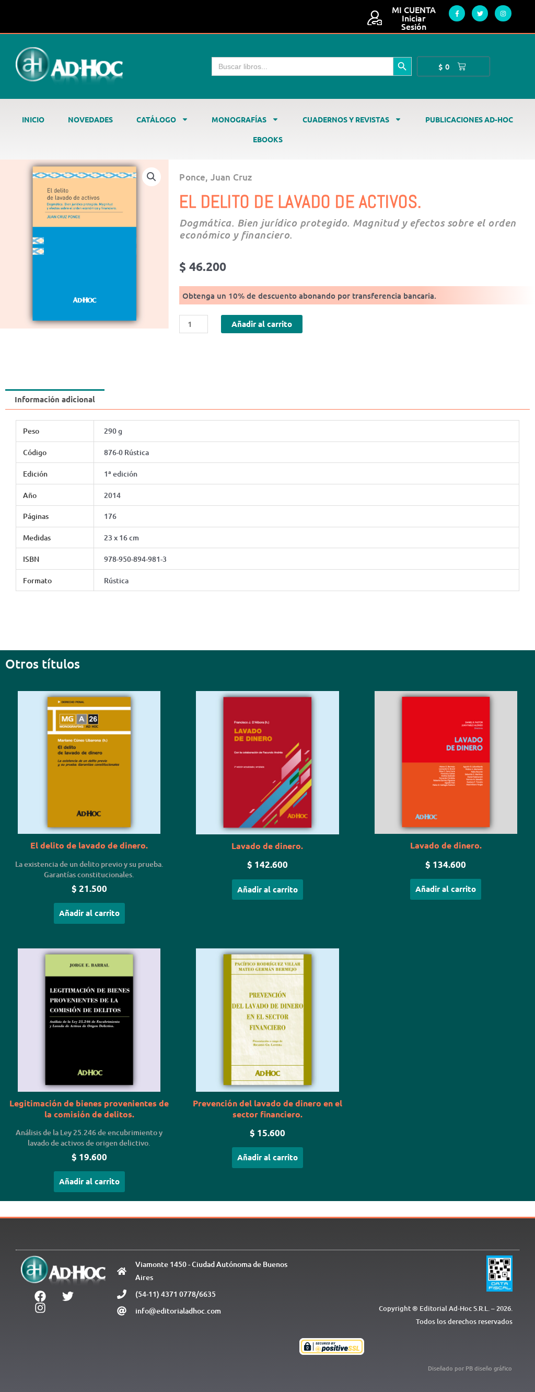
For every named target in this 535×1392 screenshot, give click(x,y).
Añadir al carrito (261, 324)
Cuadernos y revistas (346, 119)
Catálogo (156, 119)
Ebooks (268, 139)
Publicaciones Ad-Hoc (469, 119)
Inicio (33, 119)
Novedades (90, 119)
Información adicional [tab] (55, 399)
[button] (151, 176)
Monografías (239, 119)
